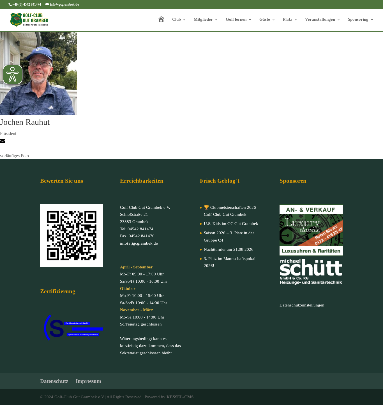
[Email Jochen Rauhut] (3, 141)
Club (176, 19)
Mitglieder (203, 19)
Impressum (88, 381)
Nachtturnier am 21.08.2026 (228, 249)
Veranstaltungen (320, 19)
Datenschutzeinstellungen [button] (302, 305)
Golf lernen (236, 19)
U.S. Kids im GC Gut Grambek (231, 223)
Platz (287, 19)
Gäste (264, 19)
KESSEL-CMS (180, 397)
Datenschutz (54, 381)
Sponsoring (358, 19)
